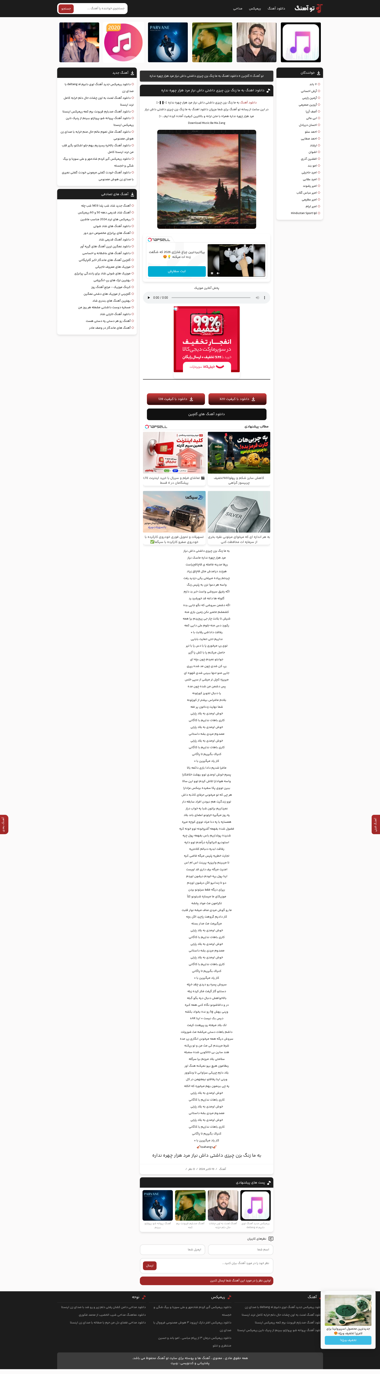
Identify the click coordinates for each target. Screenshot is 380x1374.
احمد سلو (311, 132)
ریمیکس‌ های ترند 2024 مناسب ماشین (105, 219)
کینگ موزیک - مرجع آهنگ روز (111, 287)
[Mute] (218, 273)
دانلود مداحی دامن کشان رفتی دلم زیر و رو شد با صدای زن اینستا (103, 1307)
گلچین (245, 76)
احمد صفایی (309, 138)
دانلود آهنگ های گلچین (206, 414)
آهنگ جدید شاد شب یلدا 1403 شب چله (106, 205)
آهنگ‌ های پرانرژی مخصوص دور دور (107, 233)
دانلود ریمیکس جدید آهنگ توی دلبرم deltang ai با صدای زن (284, 1307)
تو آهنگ (258, 76)
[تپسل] (150, 240)
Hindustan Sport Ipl (304, 213)
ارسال (149, 1265)
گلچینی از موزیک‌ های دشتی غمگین (107, 294)
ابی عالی (311, 118)
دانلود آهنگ (276, 8)
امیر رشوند (310, 186)
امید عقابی (310, 179)
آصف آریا (311, 111)
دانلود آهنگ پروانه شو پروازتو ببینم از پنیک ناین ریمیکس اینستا (280, 1330)
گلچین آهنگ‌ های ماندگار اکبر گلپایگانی (105, 260)
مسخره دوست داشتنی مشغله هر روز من (104, 307)
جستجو (66, 8)
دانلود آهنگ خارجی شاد (115, 314)
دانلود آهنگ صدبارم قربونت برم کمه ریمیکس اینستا (96, 111)
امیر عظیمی (309, 199)
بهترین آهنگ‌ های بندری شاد (111, 301)
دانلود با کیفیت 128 (172, 399)
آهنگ (222, 1169)
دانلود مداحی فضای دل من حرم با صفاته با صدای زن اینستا (108, 1322)
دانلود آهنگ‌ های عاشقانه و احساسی (106, 253)
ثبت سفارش (177, 271)
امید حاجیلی (309, 172)
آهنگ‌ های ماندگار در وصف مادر (110, 328)
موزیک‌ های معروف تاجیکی (113, 267)
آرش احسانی (309, 91)
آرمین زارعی (309, 98)
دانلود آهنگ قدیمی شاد (115, 239)
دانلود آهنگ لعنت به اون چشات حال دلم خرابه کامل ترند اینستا (282, 1315)
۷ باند (313, 84)
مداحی (237, 8)
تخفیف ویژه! (348, 1340)
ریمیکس (255, 8)
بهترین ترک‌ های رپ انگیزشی (112, 280)
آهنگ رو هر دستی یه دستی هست (108, 321)
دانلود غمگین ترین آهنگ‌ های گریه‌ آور (105, 246)
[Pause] (212, 273)
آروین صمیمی (308, 105)
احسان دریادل (308, 125)
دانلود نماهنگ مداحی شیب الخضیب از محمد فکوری (112, 1315)
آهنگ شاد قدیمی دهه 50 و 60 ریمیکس (104, 212)
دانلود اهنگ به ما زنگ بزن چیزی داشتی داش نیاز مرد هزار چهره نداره (213, 90)
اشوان (313, 152)
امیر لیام (311, 206)
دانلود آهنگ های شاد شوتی (112, 226)
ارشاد (313, 145)
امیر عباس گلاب (306, 193)
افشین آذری (309, 159)
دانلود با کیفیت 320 (234, 399)
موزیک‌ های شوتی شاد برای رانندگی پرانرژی (102, 273)
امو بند (312, 165)
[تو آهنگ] (306, 8)
